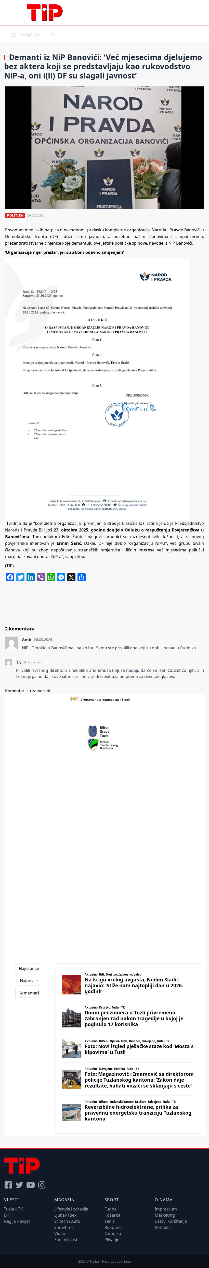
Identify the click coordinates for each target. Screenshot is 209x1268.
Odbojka (112, 1233)
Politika (15, 215)
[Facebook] (8, 1185)
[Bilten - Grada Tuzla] (104, 731)
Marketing (165, 1215)
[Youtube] (31, 1185)
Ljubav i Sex (65, 1215)
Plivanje (111, 1239)
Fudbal (110, 1209)
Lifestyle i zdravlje (71, 1209)
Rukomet (113, 1227)
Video (59, 1233)
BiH (7, 1215)
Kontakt (162, 1227)
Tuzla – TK (13, 1209)
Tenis (109, 1221)
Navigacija (24, 34)
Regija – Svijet (17, 1221)
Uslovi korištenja (171, 1221)
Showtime (64, 1227)
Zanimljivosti (66, 1239)
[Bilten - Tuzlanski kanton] (104, 744)
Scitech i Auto (67, 1221)
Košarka (112, 1215)
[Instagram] (42, 1185)
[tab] (29, 968)
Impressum (166, 1209)
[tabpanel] (129, 1048)
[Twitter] (19, 1185)
